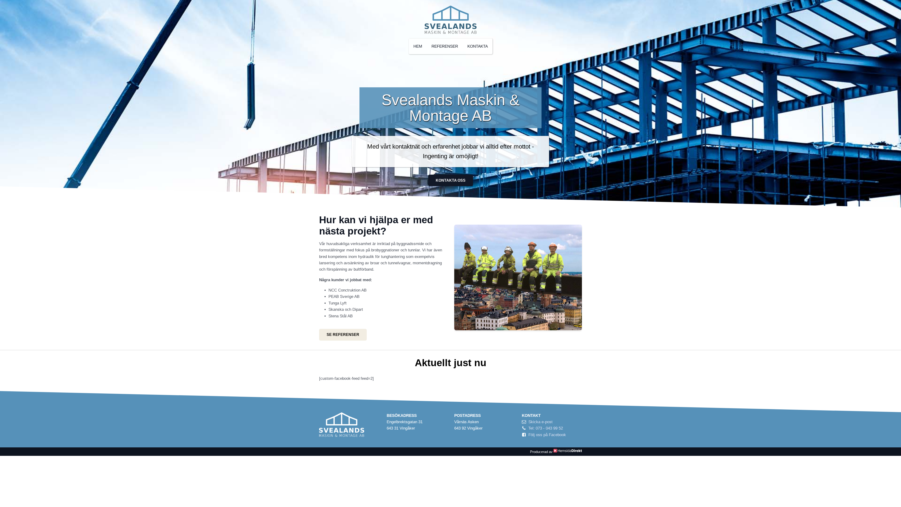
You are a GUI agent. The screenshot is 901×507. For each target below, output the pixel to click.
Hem (417, 46)
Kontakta (477, 46)
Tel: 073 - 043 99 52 (545, 428)
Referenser (444, 46)
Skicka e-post (540, 422)
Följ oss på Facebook (547, 435)
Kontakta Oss (451, 180)
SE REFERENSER (343, 335)
